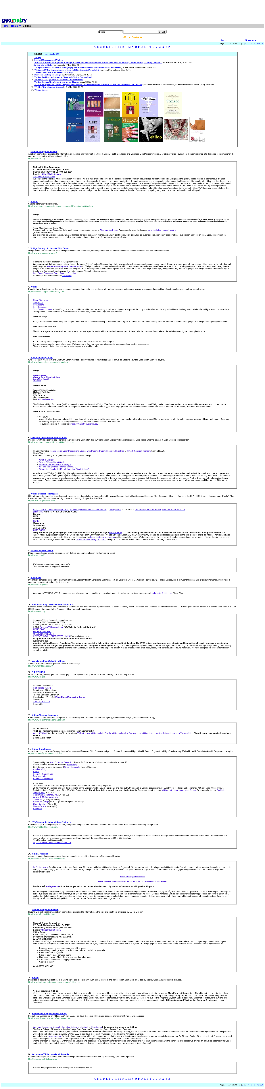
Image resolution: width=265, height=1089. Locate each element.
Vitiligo (34, 287)
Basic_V (16, 26)
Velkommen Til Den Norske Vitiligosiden (51, 1054)
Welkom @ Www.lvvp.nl (42, 550)
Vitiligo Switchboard (41, 749)
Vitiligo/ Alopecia (40, 854)
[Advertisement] (132, 8)
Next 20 (260, 43)
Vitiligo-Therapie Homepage (45, 715)
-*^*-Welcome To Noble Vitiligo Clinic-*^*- (51, 822)
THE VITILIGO (38, 672)
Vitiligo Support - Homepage (44, 494)
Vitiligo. (34, 201)
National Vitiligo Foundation (44, 151)
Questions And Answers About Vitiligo (49, 437)
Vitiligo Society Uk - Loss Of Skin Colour (50, 248)
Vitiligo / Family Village (42, 357)
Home (5, 26)
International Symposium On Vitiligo (49, 1013)
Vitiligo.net (36, 577)
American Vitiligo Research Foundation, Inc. (53, 604)
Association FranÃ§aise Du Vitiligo (48, 661)
